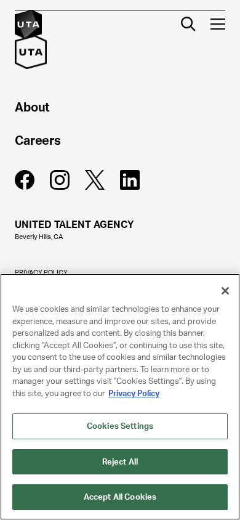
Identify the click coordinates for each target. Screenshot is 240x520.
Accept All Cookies (120, 497)
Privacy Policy (133, 393)
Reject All (120, 461)
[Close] (225, 290)
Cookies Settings (120, 426)
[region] (120, 397)
